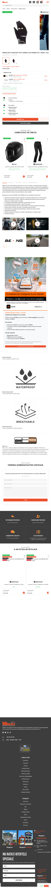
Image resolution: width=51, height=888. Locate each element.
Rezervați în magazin (25, 123)
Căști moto (25, 801)
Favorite (25, 765)
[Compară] (46, 119)
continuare (19, 880)
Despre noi (25, 784)
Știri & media (25, 789)
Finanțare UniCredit (25, 792)
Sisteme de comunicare (25, 804)
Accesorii (25, 825)
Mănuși (25, 809)
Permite (46, 885)
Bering (8, 8)
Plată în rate (25, 781)
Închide (41, 885)
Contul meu (25, 760)
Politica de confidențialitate (25, 776)
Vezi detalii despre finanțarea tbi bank (25, 346)
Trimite (25, 500)
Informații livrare (25, 779)
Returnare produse (25, 771)
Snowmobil (25, 822)
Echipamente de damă (25, 817)
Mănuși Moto (14, 8)
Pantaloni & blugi (25, 812)
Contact (25, 787)
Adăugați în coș (20, 119)
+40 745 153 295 (10, 737)
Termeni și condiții (25, 773)
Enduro (25, 820)
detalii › (45, 76)
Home (3, 8)
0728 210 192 (39, 849)
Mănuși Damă (22, 8)
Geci (26, 806)
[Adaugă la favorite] (41, 119)
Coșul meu (25, 763)
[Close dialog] (35, 850)
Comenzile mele (25, 768)
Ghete (25, 814)
